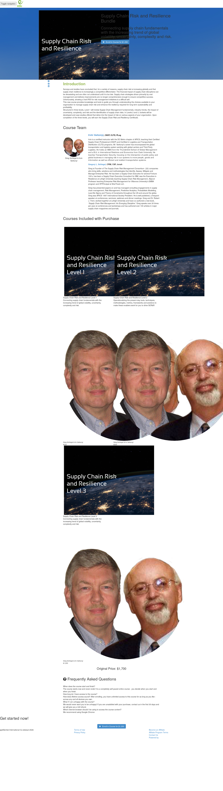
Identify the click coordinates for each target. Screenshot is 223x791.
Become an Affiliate (157, 729)
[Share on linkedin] (48, 86)
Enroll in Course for (116, 42)
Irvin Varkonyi (95, 135)
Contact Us (153, 735)
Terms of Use (79, 729)
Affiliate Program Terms (158, 732)
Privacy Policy (79, 732)
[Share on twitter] (48, 83)
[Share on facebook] (48, 81)
